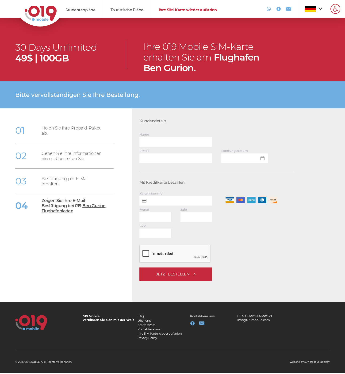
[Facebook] (278, 8)
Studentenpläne (80, 10)
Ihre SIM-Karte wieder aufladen (188, 10)
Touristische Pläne (127, 10)
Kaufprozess (146, 325)
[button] (335, 9)
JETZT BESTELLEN (172, 274)
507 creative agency (317, 361)
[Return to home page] (41, 13)
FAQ (141, 316)
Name (144, 134)
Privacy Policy (147, 338)
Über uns (144, 320)
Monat (144, 209)
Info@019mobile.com (253, 320)
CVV (142, 225)
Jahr (183, 209)
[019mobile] (31, 322)
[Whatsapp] (268, 8)
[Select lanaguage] (311, 9)
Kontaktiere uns (149, 329)
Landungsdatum (234, 150)
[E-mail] (288, 8)
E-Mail (144, 150)
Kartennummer (151, 193)
